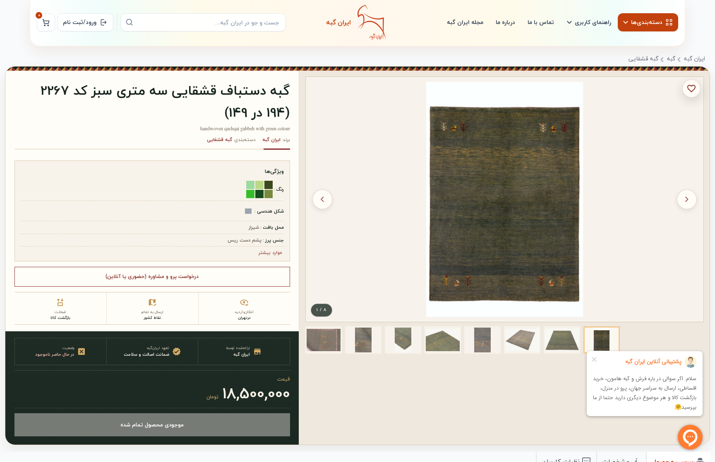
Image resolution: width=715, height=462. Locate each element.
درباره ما (505, 22)
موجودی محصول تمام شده (152, 424)
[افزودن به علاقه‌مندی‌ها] (691, 88)
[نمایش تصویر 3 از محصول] (522, 340)
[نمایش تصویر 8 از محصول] (324, 340)
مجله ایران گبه (465, 22)
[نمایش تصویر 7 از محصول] (363, 340)
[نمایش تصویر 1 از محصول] (602, 340)
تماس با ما (541, 22)
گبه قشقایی (644, 59)
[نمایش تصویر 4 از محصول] (482, 340)
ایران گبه (694, 59)
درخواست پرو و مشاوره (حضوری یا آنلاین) (152, 276)
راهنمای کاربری (593, 22)
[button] (601, 340)
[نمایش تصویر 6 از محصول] (403, 340)
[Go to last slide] (687, 199)
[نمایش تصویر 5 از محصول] (443, 340)
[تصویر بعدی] (322, 199)
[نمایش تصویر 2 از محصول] (562, 340)
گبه (671, 59)
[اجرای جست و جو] (129, 22)
